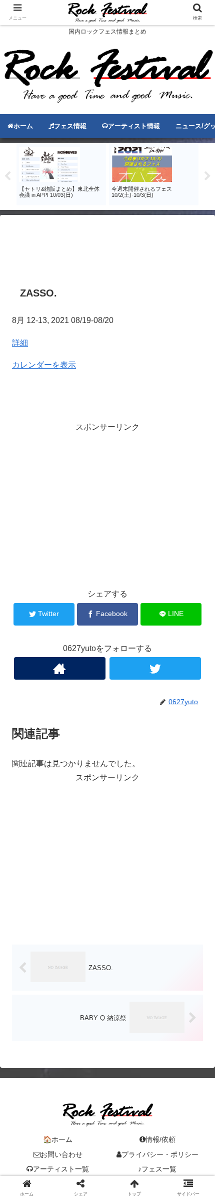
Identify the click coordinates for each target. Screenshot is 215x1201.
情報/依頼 (161, 1139)
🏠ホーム (57, 1139)
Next (207, 176)
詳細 (20, 343)
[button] (194, 946)
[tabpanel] (61, 174)
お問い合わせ (61, 1154)
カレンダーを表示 (44, 365)
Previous (7, 176)
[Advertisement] (107, 248)
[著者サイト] (60, 668)
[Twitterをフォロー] (155, 668)
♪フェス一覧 (157, 1169)
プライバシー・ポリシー (160, 1154)
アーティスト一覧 (61, 1169)
